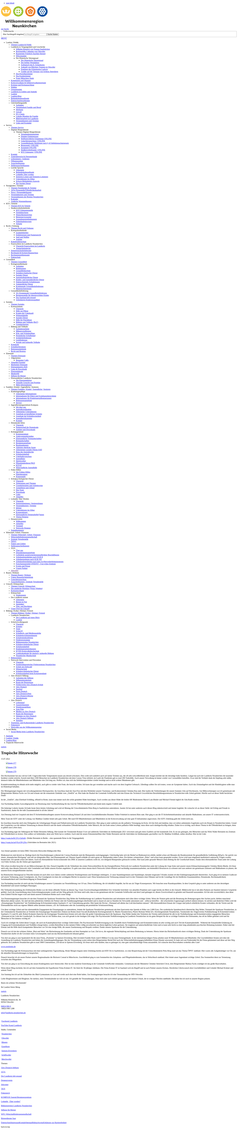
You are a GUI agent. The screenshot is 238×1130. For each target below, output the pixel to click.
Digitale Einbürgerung (29, 136)
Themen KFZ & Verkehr (20, 206)
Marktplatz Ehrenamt (19, 365)
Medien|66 (15, 374)
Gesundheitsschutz (23, 271)
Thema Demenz (22, 517)
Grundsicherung (22, 324)
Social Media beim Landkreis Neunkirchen (28, 732)
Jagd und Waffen (22, 237)
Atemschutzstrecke (23, 248)
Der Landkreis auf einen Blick (28, 617)
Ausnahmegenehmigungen (26, 219)
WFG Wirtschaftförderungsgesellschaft (16, 1114)
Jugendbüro (20, 459)
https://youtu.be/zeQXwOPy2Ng (14, 842)
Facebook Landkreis (9, 1021)
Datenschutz (16, 257)
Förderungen (21, 595)
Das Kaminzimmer (23, 76)
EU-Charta (20, 114)
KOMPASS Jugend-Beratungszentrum (16, 1097)
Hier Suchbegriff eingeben (13, 34)
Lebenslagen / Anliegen (20, 159)
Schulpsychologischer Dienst (27, 644)
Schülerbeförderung (23, 338)
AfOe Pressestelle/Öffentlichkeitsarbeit (26, 190)
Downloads (20, 492)
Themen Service (17, 127)
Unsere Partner (22, 568)
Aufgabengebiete (22, 329)
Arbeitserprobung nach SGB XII (29, 559)
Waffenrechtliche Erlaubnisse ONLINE (36, 139)
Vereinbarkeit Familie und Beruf (28, 107)
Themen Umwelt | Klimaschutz (23, 586)
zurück (3, 747)
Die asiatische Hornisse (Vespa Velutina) (27, 588)
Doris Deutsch (21, 691)
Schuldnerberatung (18, 347)
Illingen (4, 1042)
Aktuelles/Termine (18, 362)
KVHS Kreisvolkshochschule (27, 651)
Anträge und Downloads (25, 430)
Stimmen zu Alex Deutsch (26, 716)
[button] (119, 38)
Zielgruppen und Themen (26, 483)
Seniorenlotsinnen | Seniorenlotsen (29, 503)
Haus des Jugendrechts (25, 452)
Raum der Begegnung (24, 682)
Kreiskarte (15, 344)
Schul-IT (19, 631)
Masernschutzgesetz (23, 289)
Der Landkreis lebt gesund (11, 1076)
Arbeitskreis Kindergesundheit (28, 300)
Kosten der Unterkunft (24, 313)
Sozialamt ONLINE (29, 148)
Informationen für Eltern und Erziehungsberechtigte (36, 396)
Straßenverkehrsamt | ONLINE (33, 150)
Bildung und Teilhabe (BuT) (27, 322)
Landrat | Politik (12, 738)
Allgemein (20, 170)
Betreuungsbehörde (18, 349)
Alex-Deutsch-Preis (23, 694)
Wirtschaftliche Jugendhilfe (26, 468)
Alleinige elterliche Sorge (26, 447)
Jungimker (20, 604)
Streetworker (21, 461)
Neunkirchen (6, 1034)
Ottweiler (5, 1038)
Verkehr (19, 224)
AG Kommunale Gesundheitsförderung (31, 293)
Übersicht (19, 309)
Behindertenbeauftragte (20, 98)
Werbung (19, 110)
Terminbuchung (22, 212)
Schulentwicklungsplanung (26, 635)
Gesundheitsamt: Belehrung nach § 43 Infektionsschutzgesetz (45, 143)
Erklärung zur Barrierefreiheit (54, 1123)
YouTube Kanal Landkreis (11, 1025)
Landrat (14, 94)
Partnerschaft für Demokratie (27, 427)
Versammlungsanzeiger (30, 134)
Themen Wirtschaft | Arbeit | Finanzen (26, 535)
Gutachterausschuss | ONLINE (33, 141)
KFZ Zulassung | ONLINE (31, 152)
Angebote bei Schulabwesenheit (28, 416)
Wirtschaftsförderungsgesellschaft (24, 537)
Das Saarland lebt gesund (26, 297)
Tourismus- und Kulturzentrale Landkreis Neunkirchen (32, 723)
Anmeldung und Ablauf (25, 488)
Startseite (9, 736)
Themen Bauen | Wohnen (21, 575)
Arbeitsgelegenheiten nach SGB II (29, 557)
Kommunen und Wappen (21, 80)
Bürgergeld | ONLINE (30, 145)
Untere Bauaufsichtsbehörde (22, 577)
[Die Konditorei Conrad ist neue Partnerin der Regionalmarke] (11, 763)
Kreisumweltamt (17, 591)
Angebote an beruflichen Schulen (29, 414)
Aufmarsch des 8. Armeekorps (33, 65)
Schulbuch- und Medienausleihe (28, 633)
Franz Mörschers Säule (25, 78)
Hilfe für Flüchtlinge (24, 320)
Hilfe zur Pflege (22, 311)
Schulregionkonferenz (24, 638)
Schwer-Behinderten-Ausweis (27, 181)
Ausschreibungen (18, 163)
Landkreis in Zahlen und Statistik (24, 92)
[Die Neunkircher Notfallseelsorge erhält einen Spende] (11, 771)
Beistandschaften (22, 441)
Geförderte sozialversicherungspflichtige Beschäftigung (37, 555)
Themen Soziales (17, 304)
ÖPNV (13, 541)
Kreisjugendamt (22, 434)
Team (18, 629)
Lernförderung (21, 340)
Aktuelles (19, 497)
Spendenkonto (21, 698)
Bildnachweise (37, 1123)
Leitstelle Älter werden (25, 174)
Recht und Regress (18, 351)
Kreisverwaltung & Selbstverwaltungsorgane (28, 83)
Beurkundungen (22, 445)
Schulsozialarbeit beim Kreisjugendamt (31, 673)
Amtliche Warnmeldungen (21, 201)
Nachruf (19, 689)
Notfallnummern (17, 530)
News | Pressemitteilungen (21, 192)
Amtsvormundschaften (25, 436)
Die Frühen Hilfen (23, 472)
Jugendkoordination (23, 409)
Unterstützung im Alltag (25, 179)
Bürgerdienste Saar (8, 1118)
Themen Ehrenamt (18, 356)
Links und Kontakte (23, 123)
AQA (3, 1072)
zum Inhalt (10, 3)
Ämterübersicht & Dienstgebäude (24, 157)
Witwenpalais (21, 56)
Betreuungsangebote (24, 400)
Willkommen (21, 521)
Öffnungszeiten (17, 161)
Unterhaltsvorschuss (24, 456)
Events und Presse (23, 566)
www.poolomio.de (8, 947)
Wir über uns (21, 407)
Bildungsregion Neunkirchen (27, 642)
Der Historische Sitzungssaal (32, 60)
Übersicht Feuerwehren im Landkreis (30, 246)
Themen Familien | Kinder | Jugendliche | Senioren (30, 389)
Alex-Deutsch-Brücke (24, 696)
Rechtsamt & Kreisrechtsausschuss (24, 253)
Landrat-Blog (16, 96)
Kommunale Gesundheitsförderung (29, 286)
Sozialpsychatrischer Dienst (26, 273)
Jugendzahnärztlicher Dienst (27, 277)
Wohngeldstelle (22, 315)
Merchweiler (6, 1059)
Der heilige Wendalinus (30, 63)
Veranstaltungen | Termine (26, 506)
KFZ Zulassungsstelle (24, 210)
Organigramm (16, 89)
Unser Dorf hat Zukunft (20, 609)
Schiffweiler (6, 1055)
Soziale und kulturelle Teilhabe (28, 342)
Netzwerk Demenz (23, 528)
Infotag (18, 508)
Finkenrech (15, 725)
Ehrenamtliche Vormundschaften (28, 438)
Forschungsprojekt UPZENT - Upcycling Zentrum (36, 564)
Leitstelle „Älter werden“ (11, 1101)
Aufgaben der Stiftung (24, 678)
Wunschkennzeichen (24, 215)
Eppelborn (5, 1046)
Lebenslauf (20, 702)
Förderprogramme (23, 640)
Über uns (19, 550)
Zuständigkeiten (22, 233)
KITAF (19, 465)
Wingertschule (21, 669)
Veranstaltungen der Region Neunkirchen (27, 197)
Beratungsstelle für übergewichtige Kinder (32, 295)
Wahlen (14, 87)
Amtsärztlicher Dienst (24, 284)
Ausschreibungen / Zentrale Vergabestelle (27, 582)
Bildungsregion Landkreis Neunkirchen (16, 1106)
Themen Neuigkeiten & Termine (23, 188)
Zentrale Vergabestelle (19, 539)
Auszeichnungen (22, 705)
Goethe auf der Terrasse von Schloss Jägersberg (39, 71)
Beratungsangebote (23, 443)
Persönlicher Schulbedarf (25, 336)
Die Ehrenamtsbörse (24, 380)
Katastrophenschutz (18, 242)
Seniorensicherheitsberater (21, 250)
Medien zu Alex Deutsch (25, 711)
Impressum (15, 1123)
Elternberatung (21, 474)
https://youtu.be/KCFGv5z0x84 (13, 838)
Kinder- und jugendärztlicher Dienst (30, 280)
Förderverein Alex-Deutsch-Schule (29, 685)
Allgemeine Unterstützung (26, 412)
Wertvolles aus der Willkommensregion (26, 727)
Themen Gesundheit (19, 262)
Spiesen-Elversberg (9, 1051)
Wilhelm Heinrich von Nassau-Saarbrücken (33, 49)
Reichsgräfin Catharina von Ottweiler (30, 51)
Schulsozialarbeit (22, 454)
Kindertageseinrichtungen (26, 649)
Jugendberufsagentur (24, 418)
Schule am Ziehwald (24, 667)
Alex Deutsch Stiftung (24, 718)
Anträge (19, 239)
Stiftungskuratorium (23, 680)
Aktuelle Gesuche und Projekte (28, 383)
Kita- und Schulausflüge (25, 333)
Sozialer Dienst (22, 275)
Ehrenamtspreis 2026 (19, 367)
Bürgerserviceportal (23, 217)
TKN (3, 1089)
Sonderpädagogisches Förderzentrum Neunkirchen (36, 664)
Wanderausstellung (23, 707)
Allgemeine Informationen (26, 394)
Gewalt (19, 112)
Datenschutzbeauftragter (20, 101)
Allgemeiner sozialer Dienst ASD (29, 450)
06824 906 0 (6, 1006)
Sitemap (29, 1123)
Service (19, 403)
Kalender (14, 199)
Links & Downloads (19, 369)
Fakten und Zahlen (18, 544)
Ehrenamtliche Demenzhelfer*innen (30, 515)
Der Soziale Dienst (23, 183)
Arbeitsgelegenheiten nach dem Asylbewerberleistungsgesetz (39, 562)
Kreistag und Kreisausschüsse (22, 85)
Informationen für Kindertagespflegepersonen (33, 398)
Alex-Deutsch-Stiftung (10, 1068)
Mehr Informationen (24, 385)
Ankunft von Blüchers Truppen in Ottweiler (38, 67)
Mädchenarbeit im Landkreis (27, 118)
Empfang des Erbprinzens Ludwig (34, 69)
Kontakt (14, 154)
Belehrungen (21, 268)
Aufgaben (20, 105)
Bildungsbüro (16, 658)
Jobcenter (14, 570)
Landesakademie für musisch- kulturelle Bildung (35, 653)
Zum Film (20, 709)
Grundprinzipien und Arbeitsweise (29, 485)
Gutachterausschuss (18, 579)
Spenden (19, 720)
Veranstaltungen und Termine (27, 121)
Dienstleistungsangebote (25, 553)
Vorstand (19, 526)
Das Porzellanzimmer (24, 74)
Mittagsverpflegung (23, 331)
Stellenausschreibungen (20, 165)
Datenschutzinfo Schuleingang (28, 282)
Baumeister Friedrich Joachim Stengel (30, 54)
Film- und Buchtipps (24, 606)
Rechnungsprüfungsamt (20, 255)
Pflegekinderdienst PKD (25, 463)
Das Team (20, 490)
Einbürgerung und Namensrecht (28, 235)
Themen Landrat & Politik (21, 45)
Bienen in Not (21, 602)
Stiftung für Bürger (18, 376)
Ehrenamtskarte (17, 371)
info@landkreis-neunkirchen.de (13, 1013)
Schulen (19, 626)
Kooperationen (22, 512)
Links (18, 494)
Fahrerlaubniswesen (23, 221)
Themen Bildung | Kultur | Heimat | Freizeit (28, 613)
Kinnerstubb (21, 476)
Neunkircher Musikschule (26, 656)
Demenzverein (6, 1080)
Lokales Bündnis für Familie (27, 116)
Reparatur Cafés (22, 360)
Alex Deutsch (21, 687)
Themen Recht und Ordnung (22, 228)
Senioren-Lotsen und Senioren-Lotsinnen (32, 177)
